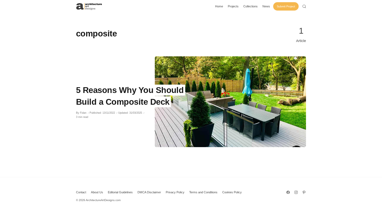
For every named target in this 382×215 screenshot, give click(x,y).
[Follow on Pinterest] (304, 192)
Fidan (83, 112)
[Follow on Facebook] (288, 192)
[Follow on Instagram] (296, 192)
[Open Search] (304, 6)
